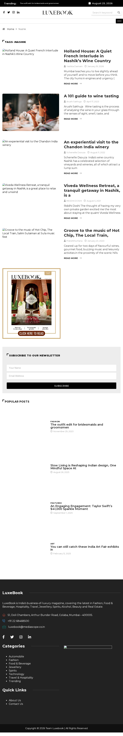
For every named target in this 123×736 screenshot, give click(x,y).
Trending (15, 681)
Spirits (12, 670)
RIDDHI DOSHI (74, 200)
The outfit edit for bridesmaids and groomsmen (76, 426)
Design (54, 462)
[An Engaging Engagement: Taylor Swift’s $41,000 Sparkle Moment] (24, 508)
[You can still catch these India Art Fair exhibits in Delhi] (24, 548)
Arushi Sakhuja (74, 101)
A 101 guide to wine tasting (91, 96)
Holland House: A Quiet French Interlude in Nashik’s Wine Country (88, 56)
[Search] (118, 12)
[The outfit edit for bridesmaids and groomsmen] (24, 426)
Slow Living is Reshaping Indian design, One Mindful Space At (83, 467)
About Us (15, 700)
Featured (56, 503)
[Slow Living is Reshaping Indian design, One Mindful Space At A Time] (24, 467)
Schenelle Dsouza (75, 152)
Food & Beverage (20, 663)
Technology (16, 674)
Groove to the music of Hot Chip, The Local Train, (91, 233)
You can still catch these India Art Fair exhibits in (84, 548)
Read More (71, 83)
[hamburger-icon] (119, 21)
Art (52, 544)
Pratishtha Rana (74, 241)
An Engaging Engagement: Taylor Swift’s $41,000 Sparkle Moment (81, 507)
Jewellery (15, 667)
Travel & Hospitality (21, 677)
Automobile (16, 656)
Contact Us (16, 703)
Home (10, 29)
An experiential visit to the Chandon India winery (91, 144)
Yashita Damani (74, 66)
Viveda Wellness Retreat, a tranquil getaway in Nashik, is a (92, 190)
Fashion (55, 421)
